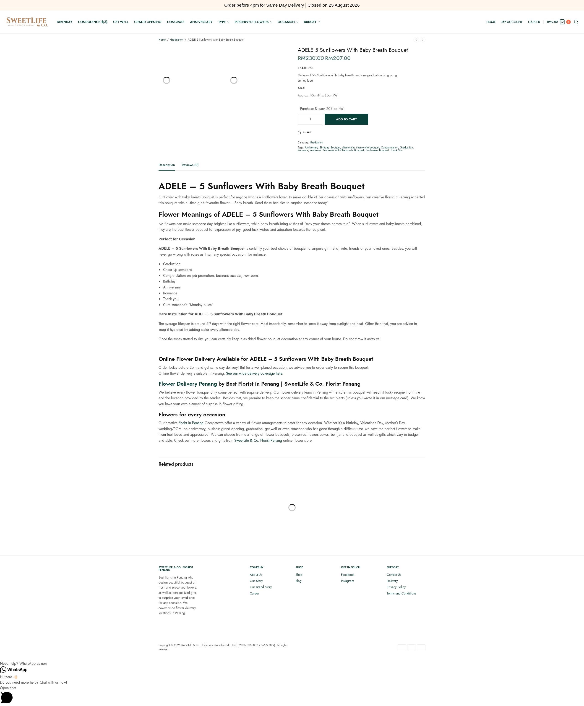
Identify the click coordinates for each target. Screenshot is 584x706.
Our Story (256, 581)
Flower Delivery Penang (188, 384)
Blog (298, 581)
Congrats (175, 22)
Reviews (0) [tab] (190, 165)
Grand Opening (147, 22)
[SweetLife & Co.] (27, 22)
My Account (511, 22)
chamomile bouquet (367, 147)
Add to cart (346, 119)
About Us (256, 574)
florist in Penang (191, 423)
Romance (303, 150)
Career (534, 22)
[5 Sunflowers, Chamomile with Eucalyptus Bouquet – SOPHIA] (189, 504)
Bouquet (335, 147)
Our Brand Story (261, 587)
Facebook (347, 574)
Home (491, 22)
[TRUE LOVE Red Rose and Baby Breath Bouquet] (394, 504)
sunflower (315, 150)
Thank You (396, 150)
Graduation (176, 40)
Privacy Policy (396, 587)
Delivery (392, 581)
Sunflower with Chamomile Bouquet (343, 150)
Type (222, 22)
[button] (292, 663)
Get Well (120, 22)
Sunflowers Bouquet (377, 150)
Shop (298, 574)
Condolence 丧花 (92, 22)
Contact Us (394, 574)
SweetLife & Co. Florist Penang (258, 440)
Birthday (64, 22)
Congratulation (389, 147)
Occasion (286, 22)
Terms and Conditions (401, 593)
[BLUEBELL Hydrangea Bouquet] (326, 504)
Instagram (347, 581)
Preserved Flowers (252, 22)
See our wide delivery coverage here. (254, 373)
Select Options (189, 538)
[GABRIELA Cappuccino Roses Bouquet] (258, 504)
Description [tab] (167, 165)
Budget (310, 22)
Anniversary (201, 22)
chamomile (348, 147)
